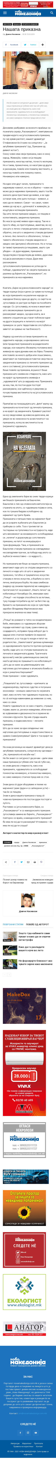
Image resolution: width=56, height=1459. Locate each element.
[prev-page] (4, 975)
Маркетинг (26, 1443)
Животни (7, 954)
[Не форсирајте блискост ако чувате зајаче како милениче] (10, 964)
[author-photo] (28, 907)
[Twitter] (21, 862)
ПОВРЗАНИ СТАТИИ (13, 924)
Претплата (38, 1443)
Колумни (17, 24)
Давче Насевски (13, 34)
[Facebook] (15, 862)
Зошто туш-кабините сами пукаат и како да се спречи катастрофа (34, 936)
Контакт (39, 1446)
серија (16, 842)
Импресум (15, 1443)
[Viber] (41, 862)
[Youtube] (36, 1433)
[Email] (28, 862)
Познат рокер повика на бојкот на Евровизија (15, 881)
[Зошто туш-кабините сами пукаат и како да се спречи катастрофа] (10, 937)
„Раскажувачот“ (37, 846)
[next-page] (9, 975)
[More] (43, 45)
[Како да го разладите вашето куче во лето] (10, 950)
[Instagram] (28, 1433)
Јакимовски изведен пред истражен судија (42, 881)
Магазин (7, 940)
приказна (43, 842)
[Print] (34, 862)
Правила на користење (23, 1446)
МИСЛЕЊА (7, 24)
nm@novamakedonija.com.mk (33, 1413)
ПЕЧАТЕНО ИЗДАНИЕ (30, 24)
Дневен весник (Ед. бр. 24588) (16, 846)
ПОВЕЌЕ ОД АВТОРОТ (37, 924)
